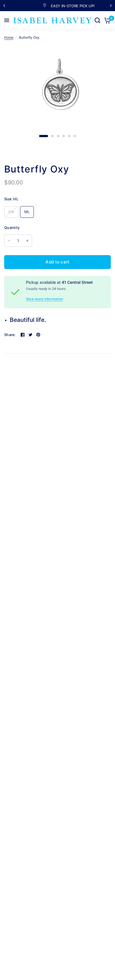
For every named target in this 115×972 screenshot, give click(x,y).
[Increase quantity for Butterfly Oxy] (27, 240)
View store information (44, 299)
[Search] (97, 20)
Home (8, 37)
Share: (10, 335)
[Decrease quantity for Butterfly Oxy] (8, 240)
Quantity (12, 227)
